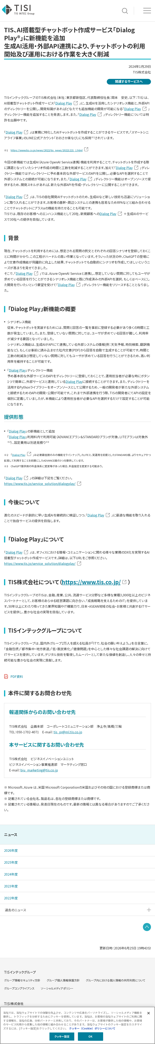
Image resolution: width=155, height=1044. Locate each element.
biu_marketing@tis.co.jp (39, 770)
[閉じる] (148, 1013)
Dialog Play (63, 103)
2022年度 (11, 898)
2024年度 (11, 874)
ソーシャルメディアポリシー (57, 988)
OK (90, 1036)
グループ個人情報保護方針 (63, 980)
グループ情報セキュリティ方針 (22, 980)
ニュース (10, 834)
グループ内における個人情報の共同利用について (116, 980)
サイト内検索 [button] (125, 11)
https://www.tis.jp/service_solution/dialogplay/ (39, 483)
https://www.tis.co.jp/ (91, 582)
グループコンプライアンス (19, 988)
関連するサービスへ (129, 81)
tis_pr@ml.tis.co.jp (67, 731)
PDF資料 (16, 676)
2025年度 (11, 862)
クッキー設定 (61, 1036)
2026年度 (11, 850)
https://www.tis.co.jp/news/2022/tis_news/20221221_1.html (47, 150)
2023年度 (11, 886)
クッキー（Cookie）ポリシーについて (92, 1028)
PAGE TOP (147, 927)
